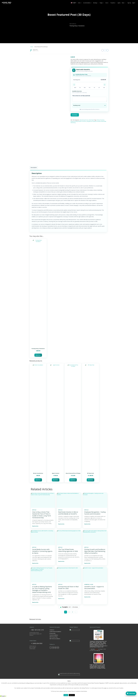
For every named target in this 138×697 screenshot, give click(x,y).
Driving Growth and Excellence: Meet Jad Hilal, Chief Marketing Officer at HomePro (94, 551)
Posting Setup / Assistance (77, 26)
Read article (35, 526)
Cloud (106, 2)
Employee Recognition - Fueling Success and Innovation (95, 513)
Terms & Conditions (54, 635)
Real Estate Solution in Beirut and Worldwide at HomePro (68, 513)
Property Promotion (96, 121)
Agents (119, 2)
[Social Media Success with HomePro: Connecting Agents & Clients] (43, 537)
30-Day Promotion (100, 120)
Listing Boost (89, 121)
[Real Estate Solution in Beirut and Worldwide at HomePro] (69, 500)
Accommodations (86, 2)
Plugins (101, 2)
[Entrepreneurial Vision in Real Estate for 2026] (69, 574)
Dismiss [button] (65, 695)
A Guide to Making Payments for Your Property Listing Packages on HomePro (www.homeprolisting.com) (42, 589)
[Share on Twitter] (105, 50)
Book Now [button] (38, 355)
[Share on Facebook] (102, 50)
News (123, 2)
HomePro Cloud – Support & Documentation (94, 587)
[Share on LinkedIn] (107, 50)
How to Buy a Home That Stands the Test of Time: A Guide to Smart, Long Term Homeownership (41, 515)
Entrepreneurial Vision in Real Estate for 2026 (68, 587)
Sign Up (129, 2)
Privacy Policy (52, 633)
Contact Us (52, 629)
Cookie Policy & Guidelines (55, 631)
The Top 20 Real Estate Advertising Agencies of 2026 (68, 550)
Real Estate (91, 120)
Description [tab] (34, 167)
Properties (113, 2)
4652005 (93, 649)
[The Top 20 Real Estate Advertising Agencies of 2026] (69, 537)
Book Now (74, 114)
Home (79, 2)
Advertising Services (84, 120)
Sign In (133, 2)
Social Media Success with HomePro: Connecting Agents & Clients (42, 551)
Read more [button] (72, 695)
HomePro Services (82, 121)
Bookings (95, 2)
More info (98, 650)
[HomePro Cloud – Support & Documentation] (95, 574)
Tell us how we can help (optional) (81, 95)
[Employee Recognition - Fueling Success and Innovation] (95, 500)
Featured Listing (74, 121)
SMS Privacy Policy (54, 637)
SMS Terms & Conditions (55, 638)
